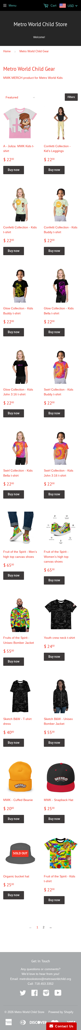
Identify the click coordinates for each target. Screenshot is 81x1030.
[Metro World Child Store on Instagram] (46, 994)
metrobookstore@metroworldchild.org (45, 979)
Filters (71, 97)
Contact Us (63, 1026)
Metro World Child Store (40, 24)
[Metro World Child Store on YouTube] (58, 994)
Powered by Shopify (60, 1012)
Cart (53, 5)
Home (7, 51)
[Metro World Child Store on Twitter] (23, 994)
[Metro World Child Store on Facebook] (34, 994)
